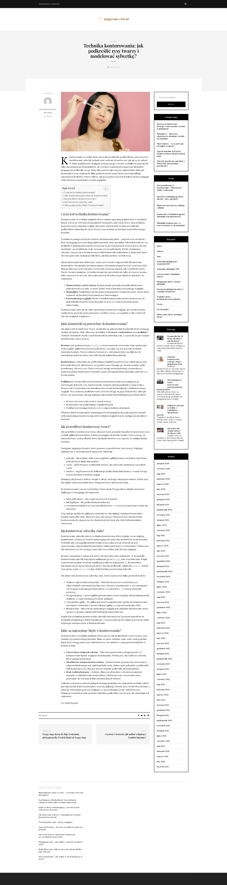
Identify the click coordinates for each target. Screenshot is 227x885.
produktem (95, 345)
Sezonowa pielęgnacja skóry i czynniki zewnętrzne (170, 290)
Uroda (113, 41)
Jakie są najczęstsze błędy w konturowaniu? (84, 205)
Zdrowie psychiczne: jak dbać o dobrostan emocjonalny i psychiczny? (171, 163)
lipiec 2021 (161, 736)
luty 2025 (161, 551)
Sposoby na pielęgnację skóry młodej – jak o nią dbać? (170, 197)
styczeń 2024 (163, 602)
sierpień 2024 (163, 582)
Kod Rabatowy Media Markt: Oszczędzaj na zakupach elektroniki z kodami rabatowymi (57, 801)
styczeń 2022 (163, 705)
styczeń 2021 (163, 766)
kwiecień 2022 (163, 689)
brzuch (116, 559)
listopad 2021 (163, 715)
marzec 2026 (163, 484)
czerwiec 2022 (163, 679)
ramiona (136, 565)
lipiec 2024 (162, 587)
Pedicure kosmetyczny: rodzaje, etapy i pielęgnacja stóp (174, 360)
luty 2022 (161, 700)
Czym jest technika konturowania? (79, 192)
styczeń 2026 (163, 494)
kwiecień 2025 (163, 540)
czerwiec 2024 (163, 592)
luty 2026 (161, 489)
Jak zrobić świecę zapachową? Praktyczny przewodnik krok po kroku (57, 835)
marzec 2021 (162, 756)
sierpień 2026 (163, 463)
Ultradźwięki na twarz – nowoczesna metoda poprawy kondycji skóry (169, 385)
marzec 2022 (163, 695)
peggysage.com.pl (47, 109)
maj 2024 (161, 597)
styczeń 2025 (163, 556)
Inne (159, 256)
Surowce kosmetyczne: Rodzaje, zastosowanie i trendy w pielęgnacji (171, 126)
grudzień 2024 (163, 561)
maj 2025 (161, 535)
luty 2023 (161, 638)
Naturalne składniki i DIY (168, 269)
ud (125, 562)
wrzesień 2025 (163, 515)
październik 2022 (164, 659)
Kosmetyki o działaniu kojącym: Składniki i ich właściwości (171, 215)
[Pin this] (148, 715)
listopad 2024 (163, 566)
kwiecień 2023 (163, 628)
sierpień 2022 (163, 669)
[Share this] (138, 715)
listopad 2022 (163, 653)
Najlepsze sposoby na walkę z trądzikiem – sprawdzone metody (170, 410)
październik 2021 (164, 720)
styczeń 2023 (163, 643)
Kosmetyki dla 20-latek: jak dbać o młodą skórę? (175, 338)
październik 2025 (164, 510)
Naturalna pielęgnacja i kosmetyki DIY (167, 262)
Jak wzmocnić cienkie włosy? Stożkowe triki (173, 430)
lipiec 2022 (162, 674)
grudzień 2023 (163, 607)
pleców (82, 569)
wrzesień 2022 (163, 664)
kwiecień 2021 (163, 751)
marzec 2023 (163, 633)
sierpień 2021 (163, 731)
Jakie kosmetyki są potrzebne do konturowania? (86, 195)
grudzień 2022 (163, 648)
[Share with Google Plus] (145, 715)
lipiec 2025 (162, 525)
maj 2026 (161, 474)
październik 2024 (164, 571)
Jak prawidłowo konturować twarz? (80, 199)
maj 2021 (161, 746)
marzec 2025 (163, 546)
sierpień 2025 (163, 520)
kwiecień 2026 (163, 479)
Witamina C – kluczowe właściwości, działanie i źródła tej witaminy (170, 136)
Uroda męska (163, 309)
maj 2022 (161, 684)
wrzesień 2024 (163, 576)
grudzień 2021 (163, 710)
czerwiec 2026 (163, 468)
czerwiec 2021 (163, 741)
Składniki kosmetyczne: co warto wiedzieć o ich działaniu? (171, 224)
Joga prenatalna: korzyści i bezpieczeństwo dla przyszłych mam (171, 153)
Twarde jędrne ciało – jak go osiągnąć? (56, 822)
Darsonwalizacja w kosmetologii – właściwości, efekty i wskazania (169, 187)
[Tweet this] (141, 715)
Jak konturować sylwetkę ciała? (78, 202)
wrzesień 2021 (163, 725)
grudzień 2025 (163, 499)
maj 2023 (161, 623)
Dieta (159, 246)
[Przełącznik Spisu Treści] (105, 188)
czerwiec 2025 (163, 530)
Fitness (160, 251)
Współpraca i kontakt (49, 4)
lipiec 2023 (162, 612)
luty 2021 (161, 761)
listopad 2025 (163, 504)
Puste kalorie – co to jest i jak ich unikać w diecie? (170, 145)
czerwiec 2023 (163, 617)
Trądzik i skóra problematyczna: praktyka (168, 298)
